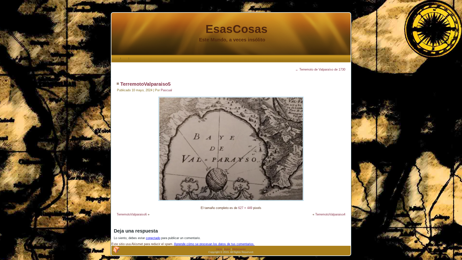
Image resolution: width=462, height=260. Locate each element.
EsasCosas (236, 29)
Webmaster (239, 249)
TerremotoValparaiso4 (330, 214)
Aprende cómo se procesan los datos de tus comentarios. (214, 244)
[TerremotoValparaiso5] (231, 201)
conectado (153, 238)
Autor (227, 249)
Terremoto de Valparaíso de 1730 (320, 69)
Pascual (166, 90)
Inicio (219, 249)
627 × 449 (245, 208)
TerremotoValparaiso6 (132, 214)
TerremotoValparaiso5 (145, 84)
